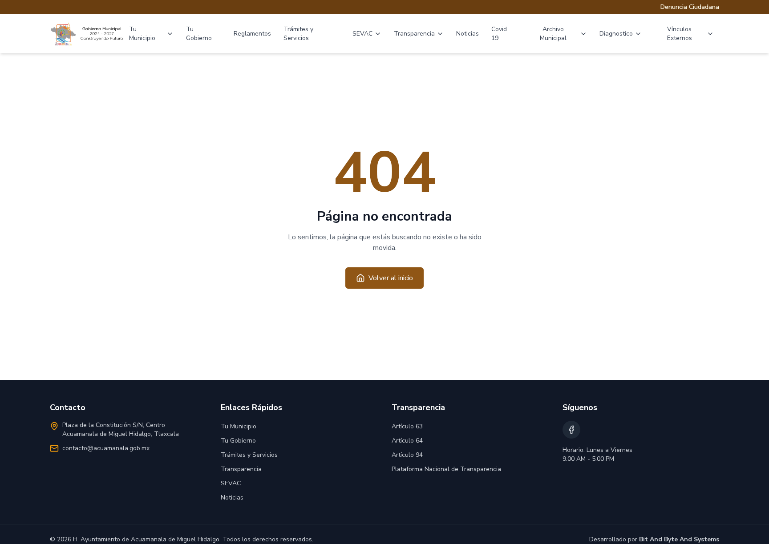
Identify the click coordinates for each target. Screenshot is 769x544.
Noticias (467, 33)
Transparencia (414, 33)
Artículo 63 (407, 426)
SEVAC (362, 33)
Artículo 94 (407, 455)
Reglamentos (252, 33)
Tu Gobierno (199, 33)
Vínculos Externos (679, 33)
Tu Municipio (142, 33)
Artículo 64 (407, 440)
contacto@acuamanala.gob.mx (106, 448)
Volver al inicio (390, 278)
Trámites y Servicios (298, 33)
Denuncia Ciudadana (689, 7)
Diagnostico (616, 33)
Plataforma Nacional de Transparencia (446, 469)
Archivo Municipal (553, 33)
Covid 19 (499, 33)
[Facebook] (571, 430)
